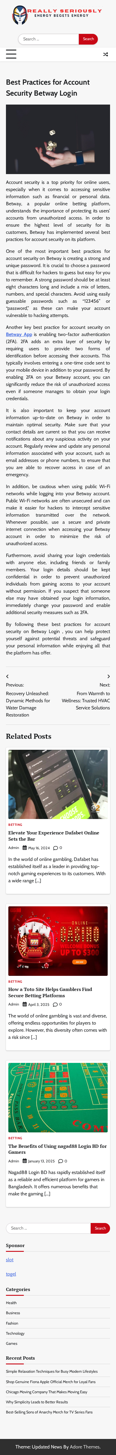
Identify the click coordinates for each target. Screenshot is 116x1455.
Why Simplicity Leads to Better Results (37, 1402)
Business (13, 1313)
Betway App (19, 334)
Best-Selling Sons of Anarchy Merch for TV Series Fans (49, 1412)
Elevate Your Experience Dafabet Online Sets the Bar (53, 835)
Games (11, 1343)
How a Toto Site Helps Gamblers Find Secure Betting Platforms (50, 992)
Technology (15, 1333)
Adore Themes (85, 1447)
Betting (15, 825)
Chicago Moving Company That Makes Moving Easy (46, 1392)
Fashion (12, 1323)
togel (11, 1274)
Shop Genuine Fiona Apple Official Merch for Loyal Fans (50, 1382)
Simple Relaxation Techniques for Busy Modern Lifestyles (52, 1371)
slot (9, 1260)
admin (13, 847)
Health (11, 1303)
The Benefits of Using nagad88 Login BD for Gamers (57, 1149)
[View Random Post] (105, 54)
